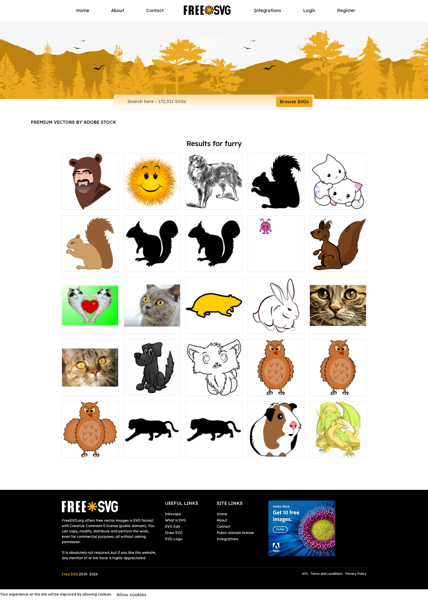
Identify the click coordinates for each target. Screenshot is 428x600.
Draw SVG (174, 532)
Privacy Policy (355, 574)
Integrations (267, 10)
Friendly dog (202, 203)
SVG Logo (173, 539)
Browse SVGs (294, 101)
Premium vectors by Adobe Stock (73, 122)
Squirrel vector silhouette (150, 265)
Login (309, 10)
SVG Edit (172, 526)
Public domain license (235, 532)
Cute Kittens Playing (332, 203)
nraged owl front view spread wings (90, 449)
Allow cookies (131, 594)
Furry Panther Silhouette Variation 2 (214, 449)
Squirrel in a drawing (332, 265)
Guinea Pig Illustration (272, 451)
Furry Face (324, 327)
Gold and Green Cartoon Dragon (338, 449)
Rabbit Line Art (265, 327)
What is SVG (175, 520)
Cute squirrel (77, 265)
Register (346, 10)
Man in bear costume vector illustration (90, 201)
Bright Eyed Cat (142, 327)
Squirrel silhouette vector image (214, 263)
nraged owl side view (333, 389)
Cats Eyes (75, 389)
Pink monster (263, 265)
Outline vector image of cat (214, 387)
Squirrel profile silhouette (274, 203)
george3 (74, 327)
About (117, 10)
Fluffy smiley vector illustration (152, 201)
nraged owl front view (271, 389)
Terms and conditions (327, 574)
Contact (155, 10)
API (305, 574)
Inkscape (173, 514)
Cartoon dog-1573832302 (150, 389)
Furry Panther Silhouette (150, 451)
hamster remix (203, 327)
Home (82, 10)
